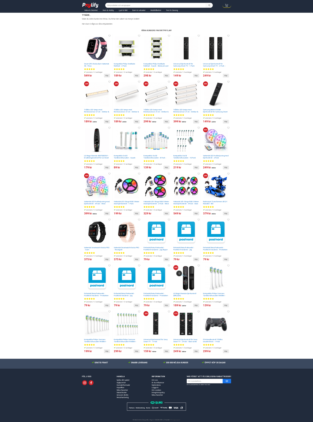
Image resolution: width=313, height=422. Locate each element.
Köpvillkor (120, 387)
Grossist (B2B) (122, 395)
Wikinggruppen (175, 420)
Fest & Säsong (172, 10)
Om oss (155, 380)
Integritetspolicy (158, 392)
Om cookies (156, 390)
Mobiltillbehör (155, 10)
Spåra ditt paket (123, 380)
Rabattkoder (122, 392)
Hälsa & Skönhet (91, 10)
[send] (227, 381)
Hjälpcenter (121, 382)
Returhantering (123, 397)
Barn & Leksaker (138, 10)
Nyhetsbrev (156, 385)
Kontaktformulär (123, 385)
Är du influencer (158, 382)
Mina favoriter (122, 390)
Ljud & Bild (123, 10)
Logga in (155, 387)
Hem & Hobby (108, 10)
